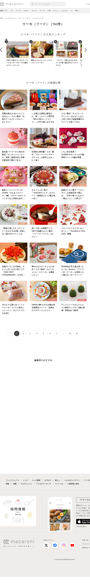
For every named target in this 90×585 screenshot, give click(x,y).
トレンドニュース (12, 480)
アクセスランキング (43, 484)
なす (12, 10)
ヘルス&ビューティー (72, 480)
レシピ (25, 480)
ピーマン (18, 10)
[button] (1, 50)
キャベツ (42, 10)
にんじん (55, 10)
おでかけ (47, 480)
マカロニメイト (26, 484)
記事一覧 (85, 540)
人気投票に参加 (73, 484)
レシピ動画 (36, 480)
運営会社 (85, 548)
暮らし (57, 480)
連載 (15, 484)
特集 (7, 484)
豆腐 (49, 10)
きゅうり (34, 10)
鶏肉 (76, 10)
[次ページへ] (77, 333)
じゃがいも (64, 10)
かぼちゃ (26, 10)
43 (70, 333)
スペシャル (59, 484)
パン (71, 10)
